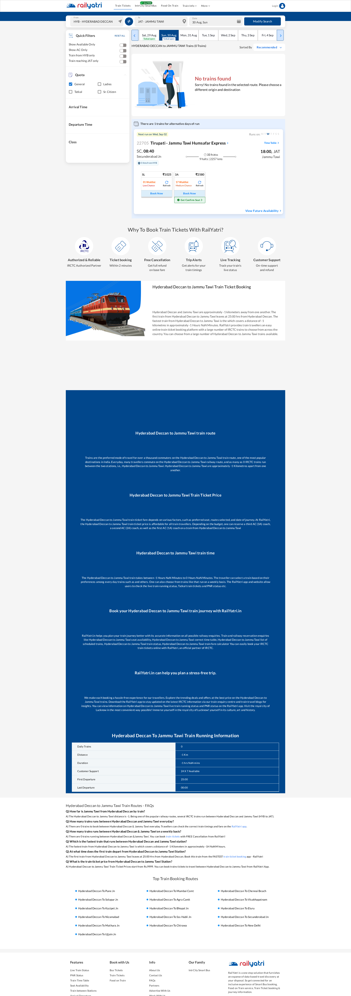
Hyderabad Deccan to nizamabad (98, 916)
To (139, 17)
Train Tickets (123, 5)
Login (275, 5)
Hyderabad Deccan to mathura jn (99, 925)
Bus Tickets (116, 970)
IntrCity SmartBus (146, 5)
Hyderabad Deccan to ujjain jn (97, 934)
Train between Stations (83, 990)
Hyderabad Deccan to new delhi (241, 925)
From (76, 17)
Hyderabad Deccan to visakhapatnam (244, 899)
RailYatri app (239, 826)
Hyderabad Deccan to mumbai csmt (172, 891)
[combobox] (97, 21)
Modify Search (262, 21)
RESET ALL (120, 35)
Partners (154, 985)
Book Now (156, 193)
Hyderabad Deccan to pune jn (96, 891)
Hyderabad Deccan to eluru (237, 908)
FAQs (152, 980)
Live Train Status (79, 970)
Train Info (188, 5)
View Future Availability (262, 210)
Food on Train (118, 980)
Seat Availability (79, 985)
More (204, 5)
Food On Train (169, 5)
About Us (154, 970)
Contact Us (155, 975)
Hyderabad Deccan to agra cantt (170, 899)
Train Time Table (79, 980)
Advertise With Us (159, 990)
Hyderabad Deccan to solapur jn (98, 899)
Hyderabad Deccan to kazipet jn (98, 908)
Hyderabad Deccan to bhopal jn (169, 908)
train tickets (173, 836)
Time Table (270, 142)
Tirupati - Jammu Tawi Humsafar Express (181, 143)
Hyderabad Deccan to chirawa (168, 925)
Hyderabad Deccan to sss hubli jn (170, 916)
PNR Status (76, 975)
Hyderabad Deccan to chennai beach (243, 891)
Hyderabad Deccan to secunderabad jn (245, 916)
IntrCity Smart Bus (199, 970)
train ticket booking (234, 856)
